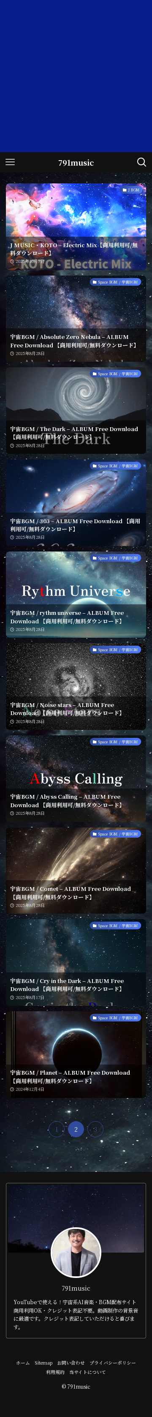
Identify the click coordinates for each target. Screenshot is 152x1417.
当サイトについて (87, 1372)
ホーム (23, 1363)
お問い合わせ (71, 1363)
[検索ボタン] (142, 162)
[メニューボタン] (10, 162)
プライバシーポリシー (113, 1363)
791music (76, 162)
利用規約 (55, 1372)
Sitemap (44, 1363)
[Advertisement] (76, 76)
